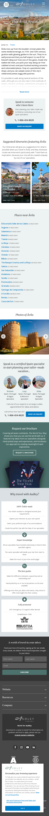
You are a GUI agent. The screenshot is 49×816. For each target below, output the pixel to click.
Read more (24, 92)
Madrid (4, 235)
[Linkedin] (33, 747)
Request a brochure (25, 453)
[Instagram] (21, 747)
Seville (4, 278)
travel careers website (24, 735)
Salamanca (6, 231)
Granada (5, 286)
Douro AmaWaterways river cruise (12, 186)
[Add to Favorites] (4, 36)
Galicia (4, 266)
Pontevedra (6, 282)
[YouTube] (27, 747)
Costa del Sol (7, 301)
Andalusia (5, 274)
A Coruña (5, 293)
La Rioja (4, 243)
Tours (12, 45)
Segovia (4, 227)
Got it (23, 808)
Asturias (5, 251)
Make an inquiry (24, 126)
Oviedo (4, 255)
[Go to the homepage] (25, 4)
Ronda (4, 297)
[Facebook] (15, 747)
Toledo (4, 239)
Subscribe (24, 672)
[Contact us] (6, 4)
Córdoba (5, 247)
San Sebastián (7, 270)
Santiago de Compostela (12, 290)
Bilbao (4, 258)
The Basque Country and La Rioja (16, 262)
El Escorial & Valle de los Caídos (14, 223)
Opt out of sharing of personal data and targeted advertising (21, 801)
